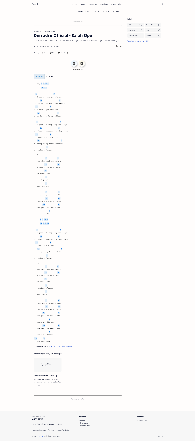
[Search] (162, 4)
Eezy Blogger (76, 436)
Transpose (78, 69)
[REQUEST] (96, 11)
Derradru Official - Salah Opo (60, 346)
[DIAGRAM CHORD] (82, 11)
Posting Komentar (78, 399)
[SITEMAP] (115, 11)
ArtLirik (35, 4)
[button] (158, 4)
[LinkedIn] (66, 430)
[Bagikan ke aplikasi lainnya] (67, 53)
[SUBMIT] (106, 11)
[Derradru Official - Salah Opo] (48, 365)
